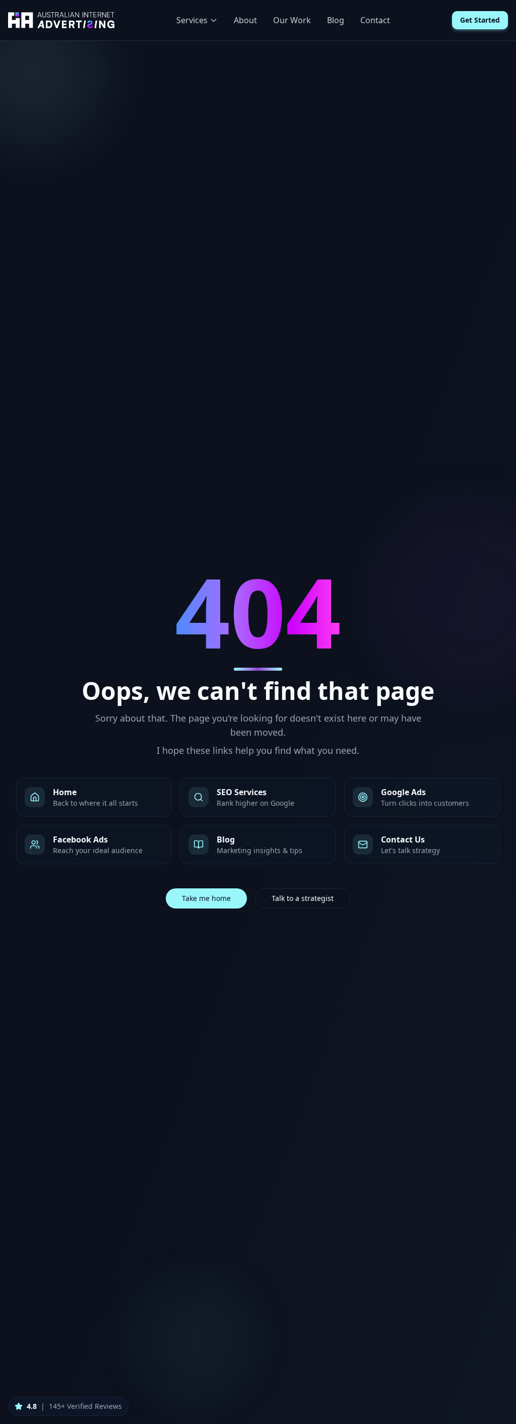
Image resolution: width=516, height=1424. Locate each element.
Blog (335, 20)
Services (192, 20)
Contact (375, 20)
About (245, 20)
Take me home (206, 898)
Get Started (480, 20)
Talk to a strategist (303, 898)
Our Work (292, 20)
